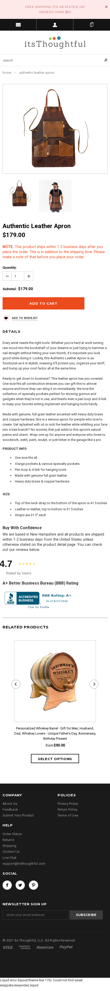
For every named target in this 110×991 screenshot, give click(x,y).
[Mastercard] (45, 947)
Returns (8, 840)
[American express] (24, 947)
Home (7, 73)
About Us (10, 804)
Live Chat (9, 858)
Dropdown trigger (55, 25)
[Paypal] (66, 947)
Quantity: (10, 267)
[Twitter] (20, 885)
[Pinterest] (33, 885)
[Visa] (8, 947)
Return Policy (67, 809)
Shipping (9, 846)
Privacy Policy (68, 804)
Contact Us (11, 851)
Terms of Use (68, 815)
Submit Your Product (18, 815)
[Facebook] (7, 885)
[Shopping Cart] (91, 25)
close (106, 7)
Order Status (12, 834)
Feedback (10, 809)
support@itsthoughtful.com (24, 863)
